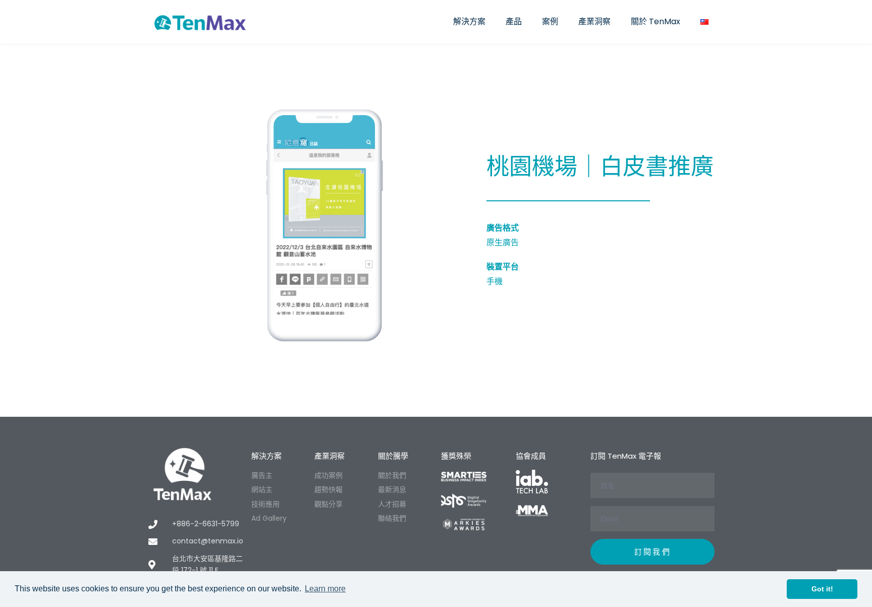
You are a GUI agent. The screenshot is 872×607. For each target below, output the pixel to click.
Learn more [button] (325, 588)
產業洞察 (594, 21)
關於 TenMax (655, 21)
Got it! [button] (822, 589)
